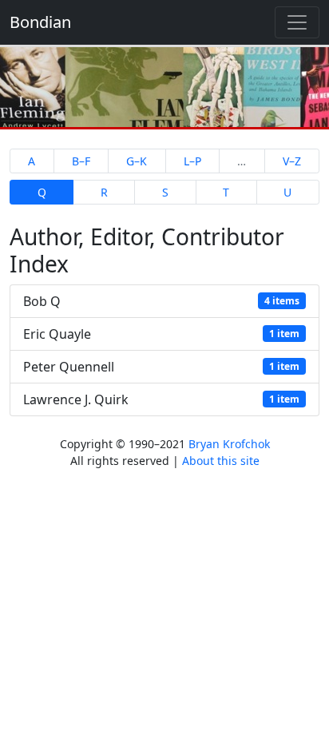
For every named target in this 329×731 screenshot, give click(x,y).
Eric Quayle (161, 334)
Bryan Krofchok (229, 443)
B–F (81, 161)
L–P (192, 161)
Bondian (40, 22)
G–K (136, 161)
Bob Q (161, 301)
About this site (221, 460)
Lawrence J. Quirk (161, 399)
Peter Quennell (161, 366)
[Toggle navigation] (297, 22)
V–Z (292, 161)
